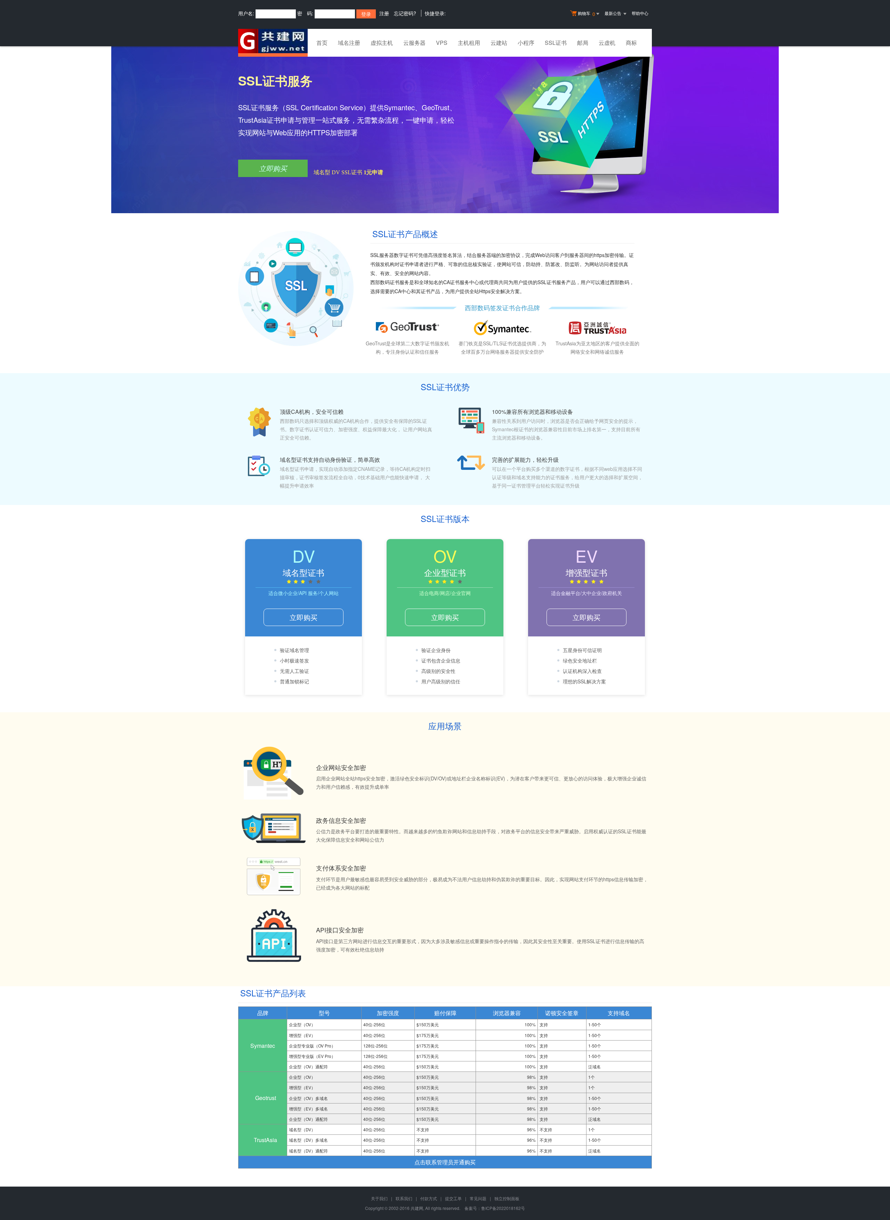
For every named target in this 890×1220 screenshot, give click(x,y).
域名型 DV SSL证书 (348, 172)
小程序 (526, 43)
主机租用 (469, 43)
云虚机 (607, 43)
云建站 (499, 43)
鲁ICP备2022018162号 (503, 1208)
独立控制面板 (506, 1198)
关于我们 (379, 1198)
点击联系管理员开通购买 (445, 1162)
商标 (631, 43)
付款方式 (428, 1198)
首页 (321, 43)
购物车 (586, 13)
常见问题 (478, 1198)
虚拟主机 (382, 43)
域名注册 (349, 43)
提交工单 (453, 1198)
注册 (384, 13)
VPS (441, 43)
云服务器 (414, 43)
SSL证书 (556, 43)
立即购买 (273, 168)
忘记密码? (405, 13)
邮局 (582, 43)
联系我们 (404, 1198)
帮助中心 (640, 13)
